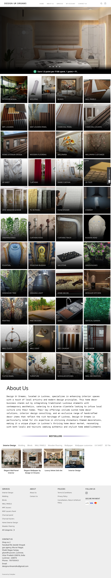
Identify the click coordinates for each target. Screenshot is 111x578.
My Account (70, 3)
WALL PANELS (40, 445)
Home (42, 3)
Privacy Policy (62, 496)
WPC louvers (6, 507)
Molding (21, 445)
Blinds (29, 445)
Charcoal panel (7, 515)
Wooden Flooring (55, 445)
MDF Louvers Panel (9, 511)
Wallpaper (68, 445)
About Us (50, 3)
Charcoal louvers (8, 519)
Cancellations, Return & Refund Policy (69, 501)
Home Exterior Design (10, 522)
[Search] (101, 3)
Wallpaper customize (83, 445)
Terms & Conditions (65, 493)
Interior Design (9, 445)
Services (60, 3)
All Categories (7, 530)
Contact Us (82, 3)
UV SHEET (99, 445)
